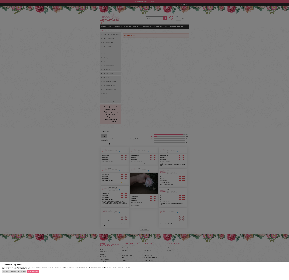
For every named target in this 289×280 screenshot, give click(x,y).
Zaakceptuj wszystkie (33, 271)
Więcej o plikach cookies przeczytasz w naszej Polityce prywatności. (16, 268)
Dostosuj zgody (22, 271)
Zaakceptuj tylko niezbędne (9, 271)
